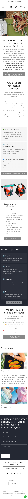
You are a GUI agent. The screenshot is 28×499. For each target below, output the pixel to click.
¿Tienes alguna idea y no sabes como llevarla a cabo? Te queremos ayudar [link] (14, 74)
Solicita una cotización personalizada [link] (14, 337)
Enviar (6, 456)
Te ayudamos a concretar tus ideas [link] (14, 173)
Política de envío (8, 495)
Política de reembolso (20, 493)
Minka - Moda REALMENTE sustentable (16, 491)
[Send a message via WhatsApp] (25, 496)
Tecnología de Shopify (8, 493)
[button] (3, 6)
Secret (3, 405)
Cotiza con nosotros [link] (12, 238)
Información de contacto (19, 495)
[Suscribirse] (23, 468)
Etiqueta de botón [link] (14, 302)
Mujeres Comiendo (8, 371)
